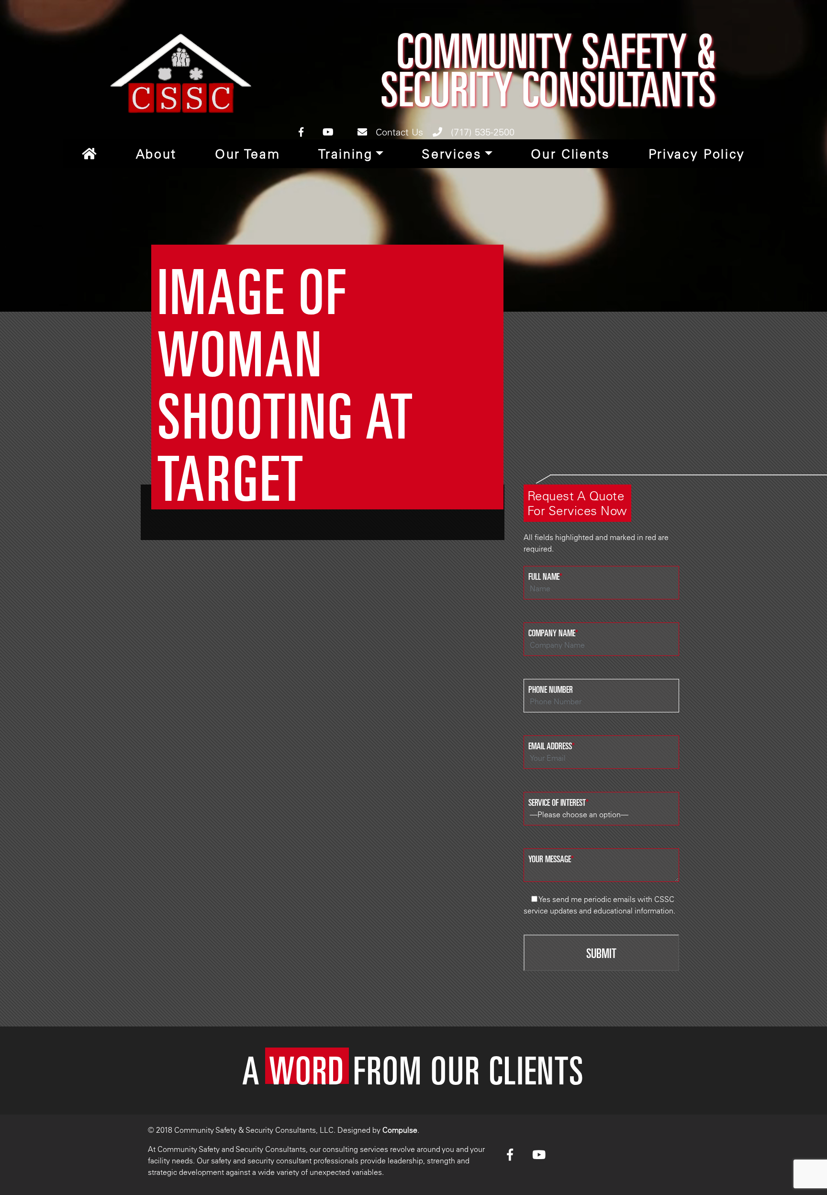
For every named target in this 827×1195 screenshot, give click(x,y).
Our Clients (570, 154)
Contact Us (398, 132)
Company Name (553, 632)
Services (451, 154)
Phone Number (550, 689)
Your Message (551, 858)
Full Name (545, 576)
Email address (551, 745)
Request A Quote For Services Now (577, 503)
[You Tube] (328, 132)
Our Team (247, 154)
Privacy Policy (696, 154)
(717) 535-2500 (481, 132)
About (156, 154)
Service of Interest (558, 802)
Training (345, 154)
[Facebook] (301, 132)
